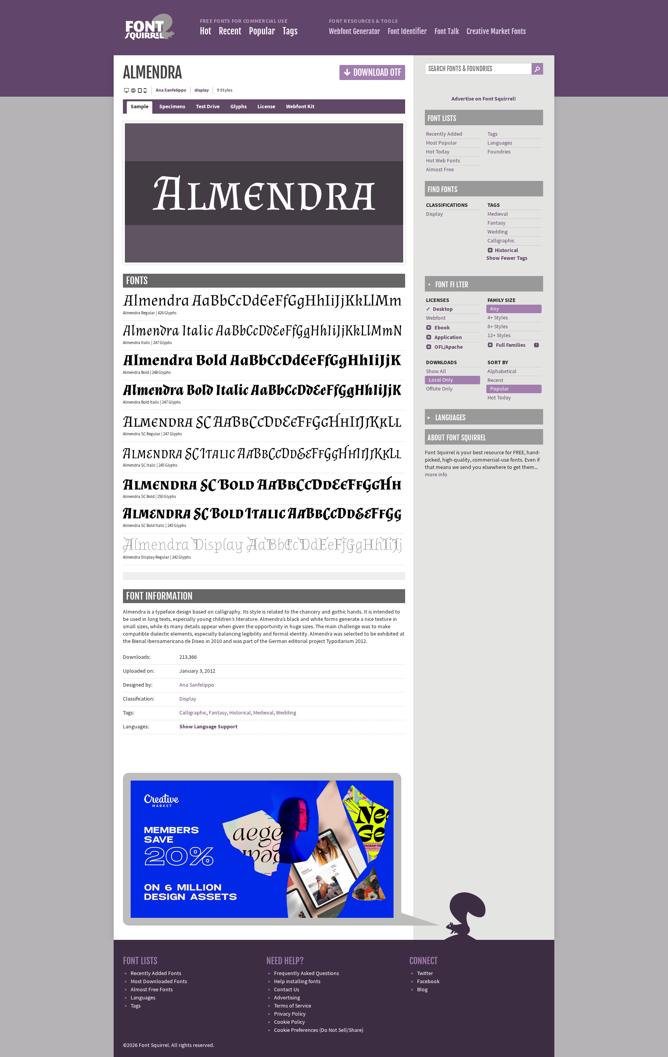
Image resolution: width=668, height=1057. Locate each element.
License (266, 107)
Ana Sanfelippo (171, 90)
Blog (422, 989)
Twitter (425, 973)
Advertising (287, 997)
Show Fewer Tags (506, 258)
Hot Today (438, 151)
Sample (139, 107)
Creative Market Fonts (496, 31)
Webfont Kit (300, 107)
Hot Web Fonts (443, 160)
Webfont (436, 318)
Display (187, 699)
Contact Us (286, 989)
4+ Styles (497, 317)
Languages (499, 143)
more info (436, 474)
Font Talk (447, 31)
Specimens (172, 107)
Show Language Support (208, 727)
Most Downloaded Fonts (159, 981)
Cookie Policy (289, 1022)
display (201, 90)
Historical (240, 712)
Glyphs (238, 107)
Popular (262, 31)
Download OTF (372, 72)
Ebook (438, 328)
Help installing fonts (297, 981)
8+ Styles (497, 326)
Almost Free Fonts (152, 989)
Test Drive (208, 107)
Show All (436, 371)
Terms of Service (292, 1005)
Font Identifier (407, 31)
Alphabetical (501, 371)
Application (444, 337)
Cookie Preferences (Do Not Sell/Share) (318, 1030)
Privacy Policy (290, 1014)
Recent (230, 31)
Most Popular (441, 143)
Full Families (506, 345)
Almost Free (440, 169)
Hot (205, 31)
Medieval (263, 712)
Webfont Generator (354, 31)
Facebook (428, 981)
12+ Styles (499, 335)
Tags (290, 31)
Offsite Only (439, 388)
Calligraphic (192, 712)
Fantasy (218, 712)
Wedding (286, 712)
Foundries (499, 151)
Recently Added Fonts (156, 973)
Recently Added (444, 134)
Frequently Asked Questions (306, 973)
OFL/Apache (444, 347)
